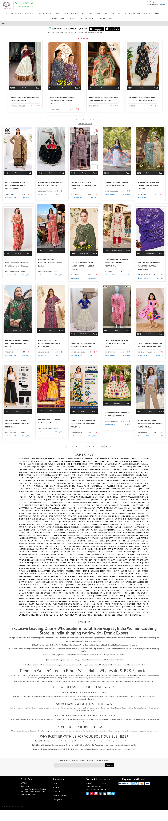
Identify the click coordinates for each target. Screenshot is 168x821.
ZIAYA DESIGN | (66, 615)
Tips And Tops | (48, 598)
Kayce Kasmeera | (120, 513)
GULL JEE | (120, 494)
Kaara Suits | (117, 505)
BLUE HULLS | (40, 480)
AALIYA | (98, 461)
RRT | (104, 571)
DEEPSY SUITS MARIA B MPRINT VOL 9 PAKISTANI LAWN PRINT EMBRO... (17, 343)
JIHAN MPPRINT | (93, 502)
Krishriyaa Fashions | (113, 521)
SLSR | (80, 590)
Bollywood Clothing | (68, 480)
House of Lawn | (54, 499)
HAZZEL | (86, 497)
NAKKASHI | (77, 549)
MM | (75, 543)
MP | (71, 546)
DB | (78, 483)
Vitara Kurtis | (130, 606)
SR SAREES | (118, 590)
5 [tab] (87, 119)
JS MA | (74, 505)
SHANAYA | (125, 582)
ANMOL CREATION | (113, 469)
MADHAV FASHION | (90, 532)
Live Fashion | (92, 530)
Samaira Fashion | (87, 576)
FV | (61, 491)
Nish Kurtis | (112, 552)
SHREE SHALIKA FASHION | (52, 587)
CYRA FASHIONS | (69, 483)
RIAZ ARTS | (130, 568)
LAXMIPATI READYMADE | (113, 527)
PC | (25, 557)
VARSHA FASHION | (60, 604)
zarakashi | (125, 458)
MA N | (74, 532)
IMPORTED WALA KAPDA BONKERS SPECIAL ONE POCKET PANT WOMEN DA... (150, 424)
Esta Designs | (32, 489)
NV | (40, 554)
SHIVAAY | (71, 585)
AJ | (113, 464)
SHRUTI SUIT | (89, 587)
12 (102, 447)
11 (97, 447)
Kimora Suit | (81, 519)
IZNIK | (25, 502)
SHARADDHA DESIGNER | (29, 585)
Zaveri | (36, 615)
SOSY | (110, 590)
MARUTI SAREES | (74, 538)
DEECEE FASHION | (88, 483)
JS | (69, 505)
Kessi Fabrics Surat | (58, 516)
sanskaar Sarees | (94, 579)
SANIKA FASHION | (35, 579)
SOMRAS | (97, 590)
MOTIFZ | (64, 546)
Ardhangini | (42, 472)
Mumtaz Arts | (128, 546)
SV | (135, 593)
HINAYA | (116, 497)
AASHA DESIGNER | (35, 464)
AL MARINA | (30, 467)
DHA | (29, 486)
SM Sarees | (88, 590)
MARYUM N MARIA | (98, 538)
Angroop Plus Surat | (47, 469)
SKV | (75, 590)
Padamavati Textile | (84, 554)
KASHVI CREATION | (49, 513)
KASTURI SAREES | (65, 513)
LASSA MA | (131, 524)
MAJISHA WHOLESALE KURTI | (92, 535)
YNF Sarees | (89, 612)
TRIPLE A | (72, 598)
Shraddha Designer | (117, 585)
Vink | (28, 606)
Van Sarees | (93, 601)
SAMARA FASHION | (111, 576)
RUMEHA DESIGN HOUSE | (30, 574)
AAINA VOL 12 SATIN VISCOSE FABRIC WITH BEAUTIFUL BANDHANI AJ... (149, 266)
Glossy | (46, 494)
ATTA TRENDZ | (127, 472)
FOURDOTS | (54, 491)
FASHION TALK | (104, 489)
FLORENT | (29, 491)
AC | (68, 464)
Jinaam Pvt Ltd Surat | (111, 502)
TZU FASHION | (130, 598)
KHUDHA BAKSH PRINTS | (88, 516)
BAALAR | (52, 475)
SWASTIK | (145, 593)
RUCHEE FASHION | (128, 571)
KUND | (22, 524)
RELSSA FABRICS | (66, 568)
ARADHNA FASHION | (27, 472)
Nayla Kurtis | (25, 552)
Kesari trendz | (33, 516)
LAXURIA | (145, 527)
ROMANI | (80, 571)
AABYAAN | (72, 461)
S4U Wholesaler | (93, 574)
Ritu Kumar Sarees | (42, 571)
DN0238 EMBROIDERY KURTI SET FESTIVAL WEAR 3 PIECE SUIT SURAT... (117, 343)
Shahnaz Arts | (98, 582)
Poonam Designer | (128, 557)
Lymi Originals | (59, 532)
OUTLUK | (71, 554)
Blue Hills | (28, 480)
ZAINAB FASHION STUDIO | (124, 612)
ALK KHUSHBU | (84, 467)
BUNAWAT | (70, 458)
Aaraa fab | (139, 461)
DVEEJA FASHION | (84, 486)
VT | (115, 609)
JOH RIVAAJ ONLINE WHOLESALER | (42, 505)
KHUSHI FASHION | (106, 516)
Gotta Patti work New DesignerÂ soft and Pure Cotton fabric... (50, 263)
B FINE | (44, 475)
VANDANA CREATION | (108, 601)
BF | (70, 478)
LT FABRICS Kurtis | (131, 530)
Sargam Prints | (122, 579)
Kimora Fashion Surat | (38, 519)
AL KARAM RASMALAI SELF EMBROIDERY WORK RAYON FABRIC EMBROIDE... (15, 185)
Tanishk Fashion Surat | (114, 596)
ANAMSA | (33, 469)
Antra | (124, 469)
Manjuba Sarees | (26, 538)
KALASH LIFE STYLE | (127, 508)
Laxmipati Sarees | (132, 527)
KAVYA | (83, 513)
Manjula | (79, 458)
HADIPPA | (23, 497)
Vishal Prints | (86, 606)
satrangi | (23, 582)
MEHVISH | (89, 458)
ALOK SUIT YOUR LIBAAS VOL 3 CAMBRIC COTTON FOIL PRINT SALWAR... (82, 266)
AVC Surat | (139, 472)
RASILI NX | (48, 568)
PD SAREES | (42, 557)
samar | (99, 576)
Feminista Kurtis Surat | (122, 489)
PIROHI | (83, 557)
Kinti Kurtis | (93, 519)
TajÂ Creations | (86, 596)
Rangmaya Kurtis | (126, 565)
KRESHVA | (33, 521)
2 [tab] (76, 119)
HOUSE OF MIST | (69, 499)
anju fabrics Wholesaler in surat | (73, 469)
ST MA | (130, 590)
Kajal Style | (54, 508)
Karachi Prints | (89, 510)
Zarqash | (28, 615)
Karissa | (101, 510)
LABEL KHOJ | (55, 524)
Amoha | (35, 458)
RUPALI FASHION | (61, 574)
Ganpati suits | (132, 491)
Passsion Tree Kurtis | (132, 554)
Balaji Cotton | (71, 475)
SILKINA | (43, 590)
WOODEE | (36, 612)
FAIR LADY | (80, 489)
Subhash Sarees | (44, 593)
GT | (77, 494)
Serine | (55, 582)
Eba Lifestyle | (104, 486)
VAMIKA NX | (66, 601)
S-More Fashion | (77, 574)
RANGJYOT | (102, 565)
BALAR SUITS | (102, 475)
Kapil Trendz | (69, 510)
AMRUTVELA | (137, 467)
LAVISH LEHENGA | (53, 527)
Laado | (45, 524)
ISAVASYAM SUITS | (128, 499)
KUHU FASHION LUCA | (140, 521)
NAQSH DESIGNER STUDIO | (113, 549)
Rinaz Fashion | (142, 568)
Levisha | (23, 530)
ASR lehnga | (108, 472)
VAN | (85, 601)
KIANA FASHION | (121, 516)
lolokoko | (104, 530)
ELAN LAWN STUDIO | (133, 486)
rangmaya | (112, 565)
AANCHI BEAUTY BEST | (124, 461)
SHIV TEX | (62, 585)
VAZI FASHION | (98, 604)
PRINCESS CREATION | (46, 560)
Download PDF (11, 197)
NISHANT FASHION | (126, 552)
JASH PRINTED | (56, 502)
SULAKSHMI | (70, 593)
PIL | (66, 557)
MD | (53, 541)
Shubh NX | (100, 587)
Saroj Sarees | (143, 579)
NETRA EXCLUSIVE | (47, 552)
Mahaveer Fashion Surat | (110, 532)
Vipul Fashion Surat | (47, 606)
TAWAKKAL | (140, 596)
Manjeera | (144, 535)
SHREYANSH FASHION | (73, 587)
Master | (110, 538)
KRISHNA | (64, 521)
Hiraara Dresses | (128, 497)
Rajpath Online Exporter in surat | (113, 563)
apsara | (145, 469)
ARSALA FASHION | (88, 472)
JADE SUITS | (33, 502)
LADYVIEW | (99, 524)
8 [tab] (97, 119)
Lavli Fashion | (68, 527)
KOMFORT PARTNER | (123, 519)
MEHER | (126, 541)
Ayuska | (62, 458)
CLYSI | (144, 480)
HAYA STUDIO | (76, 497)
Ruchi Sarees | (142, 571)
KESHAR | (45, 516)
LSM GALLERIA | (116, 530)
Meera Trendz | (79, 541)
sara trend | (109, 579)
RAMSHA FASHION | (40, 565)
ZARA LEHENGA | (142, 612)
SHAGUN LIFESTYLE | (82, 582)
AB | (65, 464)
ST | (125, 590)
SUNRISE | (91, 593)
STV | (33, 593)
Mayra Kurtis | (128, 538)
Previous (5, 79)
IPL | (118, 499)
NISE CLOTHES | (99, 552)
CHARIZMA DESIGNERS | (96, 480)
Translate (162, 4)
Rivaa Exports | (59, 571)
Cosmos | (58, 483)
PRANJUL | (32, 560)
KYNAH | (38, 524)
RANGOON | (140, 565)
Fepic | (137, 489)
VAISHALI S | (24, 601)
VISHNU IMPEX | (100, 606)
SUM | (78, 593)
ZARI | (21, 615)
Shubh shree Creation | (116, 587)
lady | (80, 524)
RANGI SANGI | (91, 565)
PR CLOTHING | (143, 557)
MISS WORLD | (52, 543)
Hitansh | (23, 499)
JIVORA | (134, 502)
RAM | (29, 565)
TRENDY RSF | (61, 598)
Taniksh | (98, 596)
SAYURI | (47, 582)
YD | (81, 612)
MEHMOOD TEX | (137, 541)
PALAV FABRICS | (115, 554)
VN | (38, 609)
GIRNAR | (143, 491)
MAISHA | (76, 535)
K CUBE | (99, 505)
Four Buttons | (42, 491)
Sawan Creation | (36, 582)
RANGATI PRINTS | (77, 565)
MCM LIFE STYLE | (43, 541)
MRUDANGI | (96, 546)
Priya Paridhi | (63, 560)
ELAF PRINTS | (117, 486)
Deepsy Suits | (102, 483)
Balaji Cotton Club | (87, 475)
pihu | (61, 557)
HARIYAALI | (64, 497)
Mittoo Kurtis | (65, 543)
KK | (107, 519)
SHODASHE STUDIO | (98, 585)
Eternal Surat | (46, 489)
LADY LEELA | (88, 524)
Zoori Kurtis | (78, 615)
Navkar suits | (136, 549)
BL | (21, 480)
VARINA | (49, 604)
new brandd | (61, 552)
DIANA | (53, 486)
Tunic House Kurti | (114, 598)
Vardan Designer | (37, 604)
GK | (21, 494)
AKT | (138, 464)
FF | (142, 489)
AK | (117, 464)
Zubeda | (120, 615)
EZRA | (72, 489)
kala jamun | (91, 508)
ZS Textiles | (110, 615)
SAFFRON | (145, 574)
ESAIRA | (22, 489)
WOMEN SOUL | (25, 612)
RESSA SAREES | (80, 568)
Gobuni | (54, 494)
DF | (24, 486)
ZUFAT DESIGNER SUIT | (134, 615)
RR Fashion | (96, 571)
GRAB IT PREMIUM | (66, 494)
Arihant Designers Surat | (61, 472)
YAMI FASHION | (57, 612)
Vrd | (86, 609)
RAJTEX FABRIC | (136, 563)
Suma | (84, 593)
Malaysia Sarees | (112, 535)
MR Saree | (78, 546)
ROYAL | (87, 571)
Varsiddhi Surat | (76, 604)
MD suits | (61, 541)
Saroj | (133, 579)
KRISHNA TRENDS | (95, 521)
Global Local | (35, 494)
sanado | (123, 576)
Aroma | (77, 472)
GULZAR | (145, 494)
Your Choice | (101, 612)
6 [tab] (90, 119)
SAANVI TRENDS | (109, 574)
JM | (26, 505)
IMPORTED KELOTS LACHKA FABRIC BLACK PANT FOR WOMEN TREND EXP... (17, 424)
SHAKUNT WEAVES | (113, 582)
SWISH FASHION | (42, 596)
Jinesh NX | (126, 502)
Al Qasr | (39, 467)
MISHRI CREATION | (37, 543)
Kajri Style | (66, 508)
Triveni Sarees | (93, 598)
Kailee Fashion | (41, 508)
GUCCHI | (83, 494)
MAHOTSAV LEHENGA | (63, 535)
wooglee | (45, 612)
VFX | (114, 604)
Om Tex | (50, 554)
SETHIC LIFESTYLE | (102, 458)
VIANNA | (120, 604)
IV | (20, 502)
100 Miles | (136, 458)
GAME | (70, 491)
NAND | (85, 549)
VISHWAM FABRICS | (115, 606)
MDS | (69, 541)
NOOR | (35, 554)
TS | (103, 598)
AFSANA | (108, 464)
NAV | (127, 549)
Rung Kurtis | (47, 574)
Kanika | (58, 510)
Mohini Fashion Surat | (131, 543)
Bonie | (82, 480)
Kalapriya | (113, 508)
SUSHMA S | (128, 593)
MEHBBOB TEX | (114, 541)
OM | (44, 554)
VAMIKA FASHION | (53, 601)
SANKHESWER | (64, 579)
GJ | (148, 491)
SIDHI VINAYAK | (32, 590)
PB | (22, 557)
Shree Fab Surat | (135, 585)
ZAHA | (110, 612)
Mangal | (135, 535)
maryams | (85, 538)
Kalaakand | (102, 508)
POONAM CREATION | (110, 557)
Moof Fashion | (37, 546)
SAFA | (138, 574)
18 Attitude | (39, 461)
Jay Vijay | (67, 502)
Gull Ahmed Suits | (106, 494)
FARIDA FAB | (91, 489)
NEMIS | (35, 552)
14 (110, 447)
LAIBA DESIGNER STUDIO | (115, 524)
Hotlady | (42, 499)
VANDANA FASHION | (125, 601)
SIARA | (140, 587)
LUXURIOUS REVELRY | (42, 532)
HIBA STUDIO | (106, 497)
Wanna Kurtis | (132, 609)
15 (114, 447)
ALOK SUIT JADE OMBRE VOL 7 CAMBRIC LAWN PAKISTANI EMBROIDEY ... (149, 185)
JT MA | (80, 505)
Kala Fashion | (78, 508)
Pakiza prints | (101, 554)
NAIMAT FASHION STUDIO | (60, 549)
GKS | (25, 494)
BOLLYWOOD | (52, 480)
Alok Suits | (96, 467)
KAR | (78, 510)
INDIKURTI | (111, 499)
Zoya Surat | (99, 615)
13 (106, 447)
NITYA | (29, 554)
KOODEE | (136, 519)
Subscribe (109, 765)
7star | (56, 461)
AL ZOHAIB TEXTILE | (52, 467)
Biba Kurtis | (78, 478)
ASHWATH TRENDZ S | (48, 458)
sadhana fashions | (126, 574)
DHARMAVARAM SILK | (40, 486)
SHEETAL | (44, 585)
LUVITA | (29, 532)
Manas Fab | (125, 535)
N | (28, 549)
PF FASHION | (53, 557)
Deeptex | (113, 483)
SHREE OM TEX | (34, 587)
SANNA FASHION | (78, 579)
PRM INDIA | (75, 560)
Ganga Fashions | (105, 491)
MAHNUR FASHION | (131, 532)
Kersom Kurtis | (135, 513)
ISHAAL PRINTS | (142, 499)
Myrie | (138, 546)
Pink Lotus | (74, 557)
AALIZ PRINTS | (108, 461)
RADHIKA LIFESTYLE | (59, 563)
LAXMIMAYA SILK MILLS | (92, 527)
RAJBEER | (81, 563)
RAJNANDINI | (91, 563)
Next (165, 79)
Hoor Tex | (33, 499)
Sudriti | (60, 593)
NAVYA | (146, 549)
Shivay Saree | (82, 585)
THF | (38, 598)
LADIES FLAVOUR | (69, 524)
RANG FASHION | (62, 565)
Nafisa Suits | (42, 549)
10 (93, 447)
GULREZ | (137, 494)
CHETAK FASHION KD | (131, 480)
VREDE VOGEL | (95, 609)
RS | (108, 571)
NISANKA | (88, 552)
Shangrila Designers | (139, 582)
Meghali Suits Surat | (97, 541)
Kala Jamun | (25, 458)
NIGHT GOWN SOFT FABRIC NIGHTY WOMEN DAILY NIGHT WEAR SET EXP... (49, 343)
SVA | (139, 593)
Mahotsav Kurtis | (45, 535)
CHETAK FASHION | (114, 480)
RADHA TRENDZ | (26, 563)
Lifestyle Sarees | (56, 530)
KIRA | (102, 519)
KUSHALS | (30, 524)
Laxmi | (78, 527)
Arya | (99, 472)
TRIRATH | (115, 458)
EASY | (94, 486)
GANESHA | (92, 491)
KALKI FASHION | (33, 510)
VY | (123, 609)
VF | (110, 604)
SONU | (105, 590)
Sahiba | (22, 576)
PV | (108, 560)
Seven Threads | (66, 582)
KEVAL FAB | (73, 516)
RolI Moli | (71, 571)
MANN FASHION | (41, 538)
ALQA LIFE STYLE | (109, 467)
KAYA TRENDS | (105, 513)
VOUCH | (80, 609)
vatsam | (88, 604)
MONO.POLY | (24, 546)
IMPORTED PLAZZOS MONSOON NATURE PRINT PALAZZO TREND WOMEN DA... (83, 424)
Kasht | (37, 513)
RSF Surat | (115, 571)
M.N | (69, 532)
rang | (52, 565)
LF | (29, 530)
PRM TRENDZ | (87, 560)
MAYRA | (117, 538)
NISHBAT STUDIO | (141, 552)
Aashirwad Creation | (53, 464)
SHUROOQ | (132, 587)
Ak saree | (123, 464)
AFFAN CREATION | (97, 464)
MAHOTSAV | (31, 535)
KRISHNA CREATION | (78, 521)
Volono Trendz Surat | (65, 609)
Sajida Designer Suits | (54, 576)
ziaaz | (56, 615)
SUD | (54, 593)
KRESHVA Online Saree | (49, 521)
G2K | (65, 491)
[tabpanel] (26, 78)
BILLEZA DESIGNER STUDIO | (96, 478)
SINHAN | (51, 590)
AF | (87, 464)
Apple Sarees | (135, 469)
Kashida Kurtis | (26, 513)
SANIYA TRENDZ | (50, 579)
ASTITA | (117, 472)
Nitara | (22, 554)
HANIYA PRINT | (40, 497)
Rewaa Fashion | (107, 568)
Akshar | (132, 464)
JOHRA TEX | (62, 505)
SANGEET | (23, 579)
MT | (103, 546)
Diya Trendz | (70, 486)
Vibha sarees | (130, 604)
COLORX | (38, 483)
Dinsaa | (60, 486)
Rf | (124, 568)
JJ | (139, 502)
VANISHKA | (139, 601)
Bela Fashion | (25, 478)
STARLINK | (138, 590)
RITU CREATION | (26, 571)
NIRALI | (80, 552)
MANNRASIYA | (54, 538)
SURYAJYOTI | (118, 593)
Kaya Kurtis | (93, 513)
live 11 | (82, 530)
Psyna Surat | (100, 560)
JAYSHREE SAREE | (78, 502)
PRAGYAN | (23, 560)
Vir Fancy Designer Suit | (68, 606)
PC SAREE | (32, 557)
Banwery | (131, 475)
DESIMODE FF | (124, 483)
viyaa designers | (28, 609)
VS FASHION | (107, 609)
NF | (70, 552)
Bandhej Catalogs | (117, 475)
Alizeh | (73, 467)
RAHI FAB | (72, 563)
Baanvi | (59, 475)
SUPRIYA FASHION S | (104, 593)
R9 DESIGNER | (143, 560)
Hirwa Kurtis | (142, 497)
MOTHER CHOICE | (53, 546)
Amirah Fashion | (124, 467)
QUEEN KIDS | (117, 560)
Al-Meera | (65, 467)
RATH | (56, 568)
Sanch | (130, 576)
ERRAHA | (145, 486)
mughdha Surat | (113, 546)
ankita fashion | (97, 469)
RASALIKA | (31, 568)
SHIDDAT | (53, 585)
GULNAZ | (129, 494)
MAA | (79, 532)
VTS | (119, 609)
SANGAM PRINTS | (142, 576)
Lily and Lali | (71, 530)
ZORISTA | (89, 615)
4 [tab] (83, 119)
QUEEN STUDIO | (130, 560)
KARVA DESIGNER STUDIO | (138, 510)
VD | (106, 604)
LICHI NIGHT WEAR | (39, 530)
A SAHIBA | (63, 461)
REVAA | (90, 568)
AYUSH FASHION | (34, 475)
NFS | (74, 552)
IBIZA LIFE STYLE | (84, 499)
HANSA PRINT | (53, 497)
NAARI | (32, 549)
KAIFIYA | (30, 508)
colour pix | (48, 483)
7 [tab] (94, 119)
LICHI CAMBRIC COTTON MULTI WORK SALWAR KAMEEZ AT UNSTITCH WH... (116, 263)
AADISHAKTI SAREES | (86, 461)
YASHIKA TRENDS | (71, 612)
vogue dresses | (47, 609)
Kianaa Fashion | (135, 516)
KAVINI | (76, 513)
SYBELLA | (53, 596)
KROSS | (127, 521)
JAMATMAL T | (44, 502)
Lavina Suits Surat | (37, 527)
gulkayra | (92, 494)
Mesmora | (24, 543)
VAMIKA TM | (77, 601)
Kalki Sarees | (47, 510)
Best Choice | (62, 478)
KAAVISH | (127, 505)
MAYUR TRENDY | (27, 541)
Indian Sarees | (99, 499)
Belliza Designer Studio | (44, 478)
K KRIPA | (107, 505)
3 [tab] (80, 119)
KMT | (112, 519)
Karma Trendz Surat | (116, 510)
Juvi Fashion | (89, 505)
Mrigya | (87, 546)
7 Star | (49, 461)
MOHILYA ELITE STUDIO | (109, 543)
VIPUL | (34, 606)
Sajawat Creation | (35, 576)
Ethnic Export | (61, 489)
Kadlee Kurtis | (138, 505)
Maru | (63, 538)
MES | (147, 541)
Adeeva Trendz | (77, 464)
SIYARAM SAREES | (62, 590)
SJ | (71, 590)
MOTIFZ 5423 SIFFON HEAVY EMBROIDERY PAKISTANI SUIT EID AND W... (83, 185)
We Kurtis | (144, 609)
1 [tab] (73, 119)
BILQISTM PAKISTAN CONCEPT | (121, 478)
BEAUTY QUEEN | (142, 475)
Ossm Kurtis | (60, 554)
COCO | (31, 483)
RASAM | (40, 568)
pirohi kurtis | (94, 557)
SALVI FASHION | (72, 576)
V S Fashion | (143, 598)
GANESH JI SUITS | (80, 491)
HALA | (30, 497)
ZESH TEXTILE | (46, 615)
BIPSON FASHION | (141, 478)
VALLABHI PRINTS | (37, 601)
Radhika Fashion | (41, 563)
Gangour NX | (119, 491)
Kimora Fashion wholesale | (62, 519)
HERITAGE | (95, 497)
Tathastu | (130, 596)
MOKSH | (145, 543)
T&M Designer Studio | (68, 596)
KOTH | (144, 519)
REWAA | (96, 568)
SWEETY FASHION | (27, 596)
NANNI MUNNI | (94, 549)
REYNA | (118, 568)
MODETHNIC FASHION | (88, 543)
